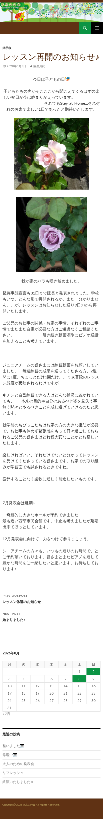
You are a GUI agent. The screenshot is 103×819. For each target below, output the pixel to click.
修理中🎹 (9, 755)
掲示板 (7, 48)
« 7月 (6, 714)
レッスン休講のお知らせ (21, 599)
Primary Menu (97, 28)
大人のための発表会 (18, 764)
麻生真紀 (39, 66)
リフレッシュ (13, 773)
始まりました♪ (13, 617)
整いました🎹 (13, 746)
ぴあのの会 (29, 804)
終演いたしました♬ (18, 782)
